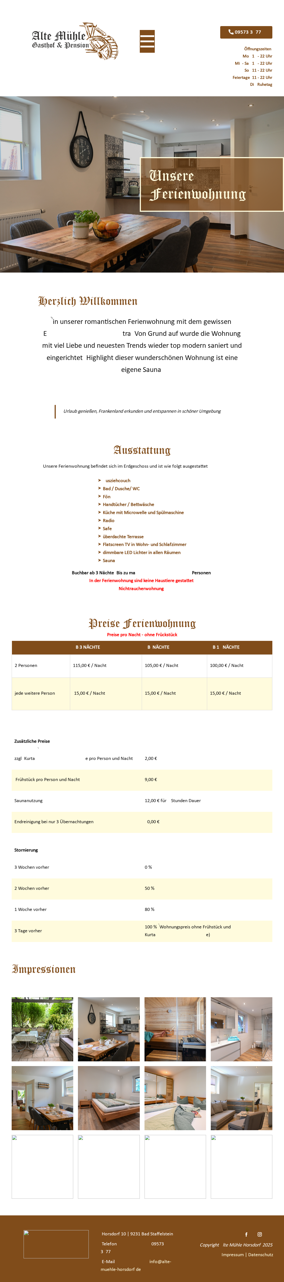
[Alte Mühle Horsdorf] (75, 41)
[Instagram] (259, 1234)
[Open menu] (147, 41)
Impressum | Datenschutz (248, 1255)
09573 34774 (249, 32)
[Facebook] (246, 1234)
